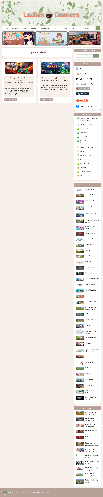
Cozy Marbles (84, 128)
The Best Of (33, 28)
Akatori (82, 159)
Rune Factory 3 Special (92, 319)
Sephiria (82, 151)
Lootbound (83, 137)
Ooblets (87, 373)
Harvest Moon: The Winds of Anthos (91, 309)
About (72, 28)
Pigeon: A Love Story (86, 124)
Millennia (87, 250)
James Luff (22, 82)
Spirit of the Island (90, 290)
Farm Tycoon (89, 385)
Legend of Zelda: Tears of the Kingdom (92, 351)
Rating (24, 28)
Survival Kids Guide (90, 214)
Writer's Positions (85, 74)
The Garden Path (90, 233)
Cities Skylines (89, 379)
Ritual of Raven (89, 200)
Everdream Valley (90, 337)
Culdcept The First (85, 172)
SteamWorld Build (90, 267)
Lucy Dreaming (89, 362)
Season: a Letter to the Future (92, 357)
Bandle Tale (88, 256)
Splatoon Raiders (85, 176)
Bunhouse (88, 343)
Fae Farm (88, 314)
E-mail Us (83, 68)
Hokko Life (88, 368)
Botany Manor (89, 244)
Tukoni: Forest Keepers (87, 147)
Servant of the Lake (86, 155)
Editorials (64, 28)
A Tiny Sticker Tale (90, 301)
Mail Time (88, 296)
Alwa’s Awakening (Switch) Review (55, 77)
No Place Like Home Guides (91, 392)
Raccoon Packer (85, 163)
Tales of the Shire (90, 195)
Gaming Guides (45, 28)
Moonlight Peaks (90, 189)
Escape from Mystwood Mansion (92, 221)
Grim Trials (83, 133)
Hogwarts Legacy (90, 273)
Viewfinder (88, 325)
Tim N (59, 80)
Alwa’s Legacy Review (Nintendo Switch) (19, 79)
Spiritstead (83, 168)
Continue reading (10, 99)
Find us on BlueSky (86, 107)
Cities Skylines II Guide (92, 279)
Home (6, 28)
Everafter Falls (89, 239)
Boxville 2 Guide (90, 207)
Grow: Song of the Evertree (90, 398)
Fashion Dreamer (90, 284)
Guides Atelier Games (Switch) (91, 332)
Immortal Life (89, 262)
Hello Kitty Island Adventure (90, 228)
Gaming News (15, 28)
